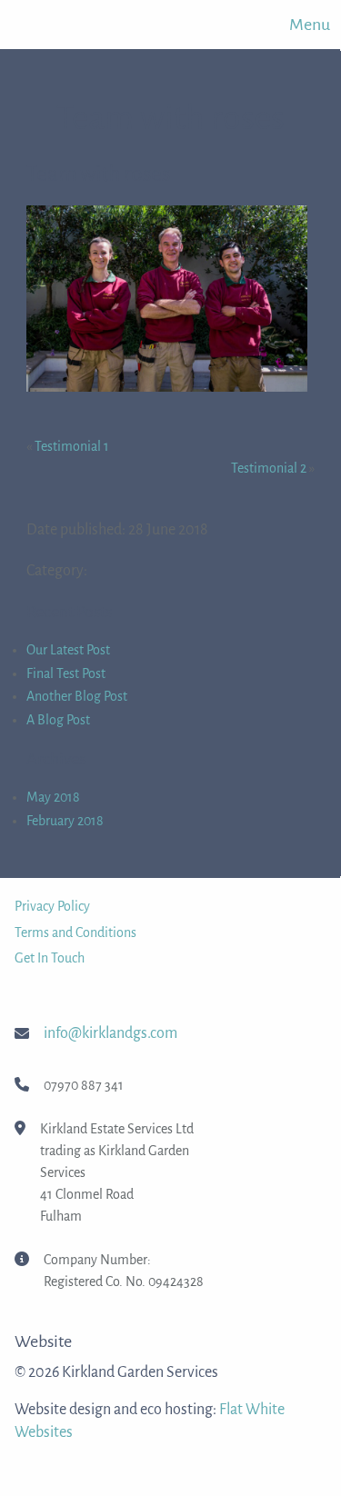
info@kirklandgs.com (110, 1033)
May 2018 (53, 797)
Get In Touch (50, 958)
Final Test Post (65, 673)
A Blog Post (58, 720)
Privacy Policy (52, 906)
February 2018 (65, 820)
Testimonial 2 (268, 468)
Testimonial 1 (72, 446)
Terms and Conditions (75, 932)
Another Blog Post (76, 696)
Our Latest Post (68, 650)
